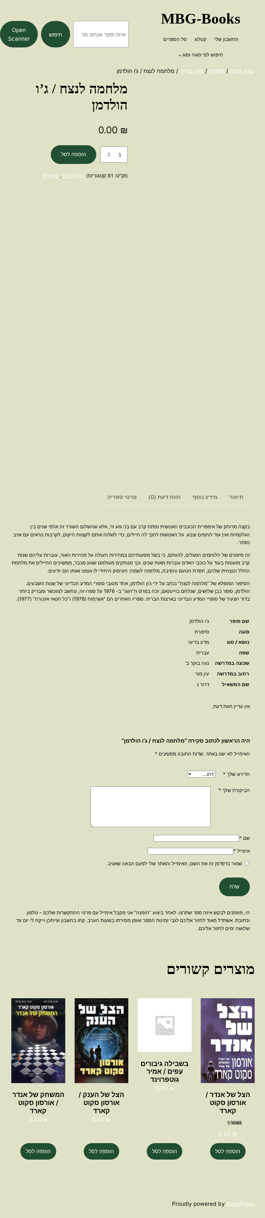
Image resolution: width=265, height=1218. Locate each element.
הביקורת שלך (234, 790)
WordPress (241, 1203)
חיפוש (55, 34)
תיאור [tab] (236, 496)
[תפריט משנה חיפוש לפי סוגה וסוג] (179, 55)
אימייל (241, 851)
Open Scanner (19, 34)
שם (244, 838)
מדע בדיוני (192, 70)
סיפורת (217, 70)
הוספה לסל (73, 154)
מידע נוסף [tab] (205, 496)
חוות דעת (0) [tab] (164, 496)
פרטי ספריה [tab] (122, 496)
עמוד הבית (242, 70)
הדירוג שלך (236, 774)
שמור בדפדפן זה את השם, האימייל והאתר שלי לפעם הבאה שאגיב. (174, 863)
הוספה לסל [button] (227, 1151)
